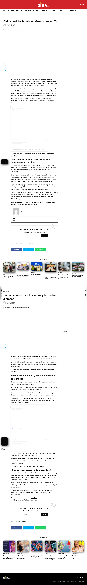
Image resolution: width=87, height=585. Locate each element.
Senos (28, 521)
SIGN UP (44, 235)
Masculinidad (30, 243)
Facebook (33, 204)
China (17, 243)
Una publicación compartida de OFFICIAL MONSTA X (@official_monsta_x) (29, 149)
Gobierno (21, 243)
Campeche (5, 274)
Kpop (26, 243)
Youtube (33, 202)
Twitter (26, 204)
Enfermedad (23, 521)
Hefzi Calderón (12, 24)
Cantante (18, 521)
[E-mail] (14, 220)
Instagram (20, 204)
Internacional (34, 553)
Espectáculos (6, 291)
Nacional (46, 553)
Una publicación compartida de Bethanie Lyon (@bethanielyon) (29, 448)
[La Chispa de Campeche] (43, 4)
